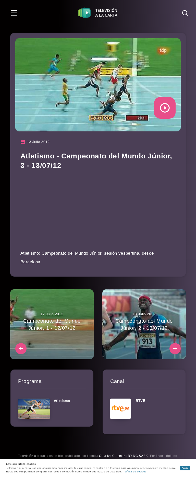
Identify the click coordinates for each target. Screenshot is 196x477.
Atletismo (62, 401)
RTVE (140, 401)
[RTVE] (120, 409)
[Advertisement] (98, 213)
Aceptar (185, 468)
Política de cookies (134, 471)
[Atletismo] (34, 409)
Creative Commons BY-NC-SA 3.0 (123, 456)
